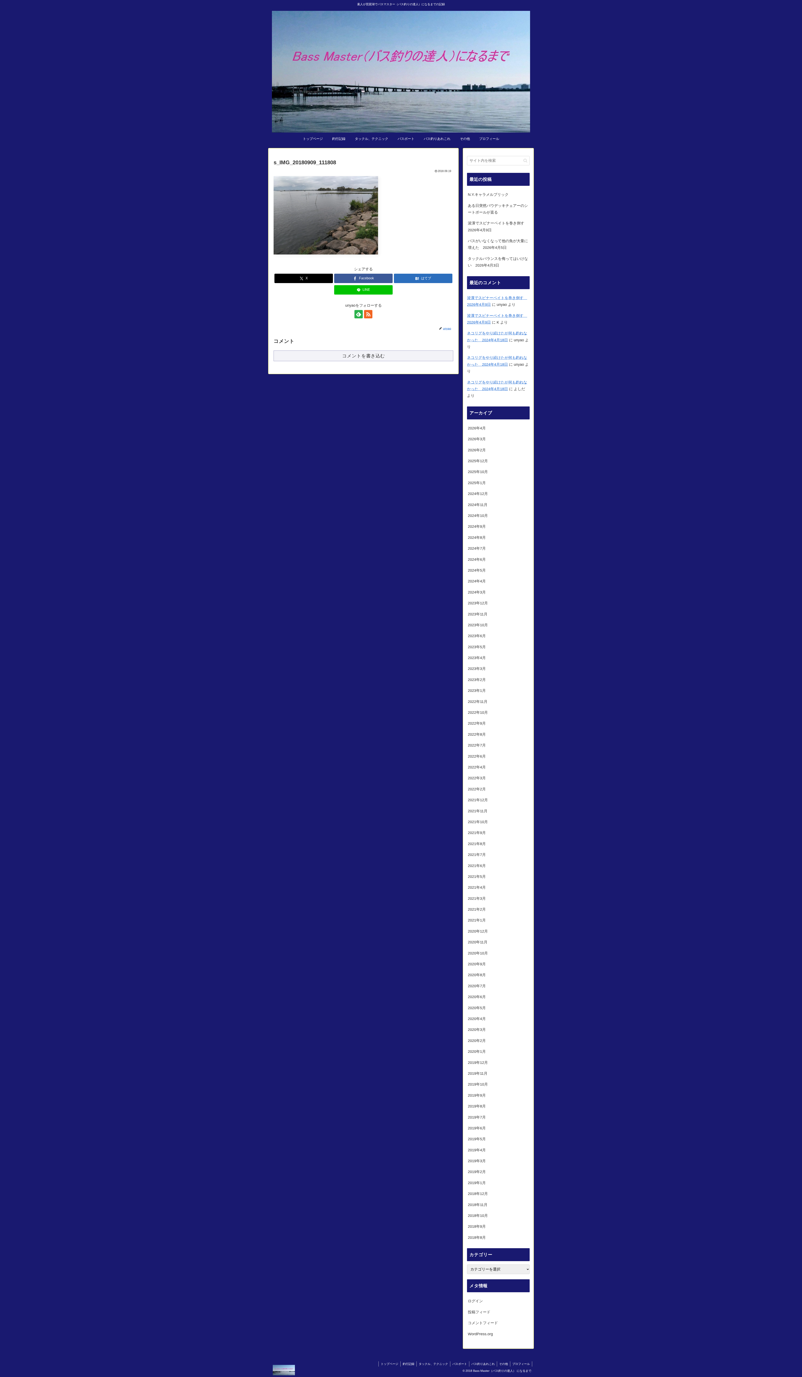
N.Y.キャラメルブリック (488, 194)
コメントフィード (483, 1323)
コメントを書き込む (363, 355)
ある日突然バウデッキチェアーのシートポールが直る (498, 209)
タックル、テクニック (433, 1364)
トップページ (389, 1364)
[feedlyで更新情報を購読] (358, 314)
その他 (503, 1364)
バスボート (459, 1364)
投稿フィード (479, 1312)
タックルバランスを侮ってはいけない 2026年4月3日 (498, 262)
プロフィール (521, 1364)
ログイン (475, 1301)
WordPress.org (480, 1334)
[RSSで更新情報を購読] (368, 314)
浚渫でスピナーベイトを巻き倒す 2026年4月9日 (498, 226)
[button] (525, 160)
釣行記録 (408, 1364)
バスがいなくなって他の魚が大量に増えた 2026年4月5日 (498, 244)
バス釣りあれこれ (483, 1364)
